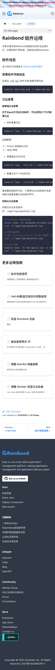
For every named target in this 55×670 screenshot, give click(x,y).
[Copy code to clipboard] (49, 89)
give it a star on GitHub (32, 2)
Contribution (9, 601)
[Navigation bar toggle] (4, 13)
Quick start (8, 497)
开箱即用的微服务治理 (13, 532)
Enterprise (7, 617)
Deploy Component (12, 502)
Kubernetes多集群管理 (13, 527)
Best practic (8, 506)
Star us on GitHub (17, 478)
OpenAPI (6, 571)
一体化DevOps (9, 523)
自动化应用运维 (10, 541)
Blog (4, 566)
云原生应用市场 (10, 536)
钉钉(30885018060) (13, 592)
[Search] (52, 13)
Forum (5, 596)
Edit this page (13, 411)
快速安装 (6, 493)
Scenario (7, 557)
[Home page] (5, 24)
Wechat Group (9, 587)
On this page (11, 30)
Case (5, 562)
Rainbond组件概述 (32, 66)
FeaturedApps (9, 626)
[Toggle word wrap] (44, 89)
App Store (7, 622)
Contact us (8, 631)
